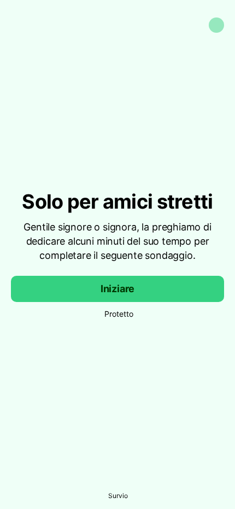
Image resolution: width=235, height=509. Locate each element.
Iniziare (118, 288)
